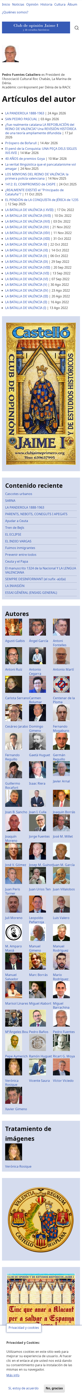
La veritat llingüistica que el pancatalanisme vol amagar (40, 166)
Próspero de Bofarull (21, 143)
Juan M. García (64, 865)
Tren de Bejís (14, 527)
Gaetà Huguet (39, 755)
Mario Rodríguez (60, 977)
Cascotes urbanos (18, 494)
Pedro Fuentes (64, 1032)
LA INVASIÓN (14, 586)
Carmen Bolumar (35, 700)
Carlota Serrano (17, 698)
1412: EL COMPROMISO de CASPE (30, 184)
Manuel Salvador (11, 977)
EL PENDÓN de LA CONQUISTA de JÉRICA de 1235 (41, 200)
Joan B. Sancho (16, 812)
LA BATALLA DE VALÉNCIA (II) (26, 302)
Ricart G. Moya (64, 1056)
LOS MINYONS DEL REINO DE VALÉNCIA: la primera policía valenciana (36, 176)
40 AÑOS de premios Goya (25, 158)
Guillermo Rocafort (12, 785)
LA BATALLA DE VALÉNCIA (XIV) (27, 233)
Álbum (72, 4)
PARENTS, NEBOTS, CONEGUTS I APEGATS (36, 514)
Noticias (18, 4)
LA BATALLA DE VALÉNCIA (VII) (27, 273)
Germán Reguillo (59, 757)
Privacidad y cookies (24, 1328)
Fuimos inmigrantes (20, 548)
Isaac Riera (37, 783)
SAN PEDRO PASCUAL (21, 119)
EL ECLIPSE (13, 534)
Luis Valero (61, 918)
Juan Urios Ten (40, 889)
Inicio (6, 4)
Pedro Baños (38, 1032)
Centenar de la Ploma (64, 700)
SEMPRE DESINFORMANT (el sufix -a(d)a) (35, 579)
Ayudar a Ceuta (16, 521)
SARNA (10, 500)
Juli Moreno (13, 918)
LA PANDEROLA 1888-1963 (24, 113)
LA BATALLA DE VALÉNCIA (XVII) (28, 215)
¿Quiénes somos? (15, 12)
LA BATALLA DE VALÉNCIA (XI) (26, 250)
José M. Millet (63, 836)
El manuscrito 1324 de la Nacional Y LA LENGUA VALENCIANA (40, 570)
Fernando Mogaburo (61, 728)
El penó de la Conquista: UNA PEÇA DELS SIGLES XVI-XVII (41, 150)
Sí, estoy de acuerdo (23, 1388)
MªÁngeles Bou (16, 1032)
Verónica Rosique (12, 1082)
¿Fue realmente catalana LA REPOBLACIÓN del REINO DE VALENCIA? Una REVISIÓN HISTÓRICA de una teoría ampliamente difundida (40, 128)
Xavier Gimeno (16, 1109)
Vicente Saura (39, 1080)
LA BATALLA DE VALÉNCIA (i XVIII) (29, 210)
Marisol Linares (16, 1003)
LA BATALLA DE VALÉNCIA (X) (26, 256)
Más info (13, 1375)
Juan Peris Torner (12, 891)
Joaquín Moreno (11, 838)
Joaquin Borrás (64, 812)
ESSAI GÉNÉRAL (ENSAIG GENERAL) (31, 592)
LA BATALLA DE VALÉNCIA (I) (25, 308)
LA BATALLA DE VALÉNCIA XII (26, 244)
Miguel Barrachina (61, 1005)
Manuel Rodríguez (60, 948)
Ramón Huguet (40, 1056)
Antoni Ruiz (13, 669)
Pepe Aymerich (16, 1056)
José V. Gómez (15, 865)
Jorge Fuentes (39, 836)
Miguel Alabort (40, 1003)
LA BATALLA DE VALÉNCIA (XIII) (27, 238)
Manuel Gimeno (35, 948)
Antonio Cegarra (35, 671)
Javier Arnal (61, 781)
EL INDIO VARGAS (18, 541)
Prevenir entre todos (20, 554)
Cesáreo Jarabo (16, 726)
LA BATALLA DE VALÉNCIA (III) (26, 296)
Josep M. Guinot (41, 865)
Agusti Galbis (15, 641)
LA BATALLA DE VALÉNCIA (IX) (26, 261)
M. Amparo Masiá (13, 948)
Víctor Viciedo (63, 1080)
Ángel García (38, 641)
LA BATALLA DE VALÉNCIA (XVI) (27, 221)
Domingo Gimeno (36, 728)
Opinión (32, 4)
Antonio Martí (63, 669)
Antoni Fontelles (59, 643)
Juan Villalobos (64, 889)
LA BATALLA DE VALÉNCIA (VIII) (27, 267)
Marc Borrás (38, 975)
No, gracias (54, 1388)
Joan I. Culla (37, 812)
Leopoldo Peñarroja (36, 920)
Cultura (59, 4)
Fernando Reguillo (12, 757)
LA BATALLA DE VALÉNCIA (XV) (27, 227)
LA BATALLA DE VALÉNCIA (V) (26, 284)
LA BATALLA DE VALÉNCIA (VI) (26, 279)
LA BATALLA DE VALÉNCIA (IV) (26, 290)
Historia (46, 4)
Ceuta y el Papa (16, 561)
